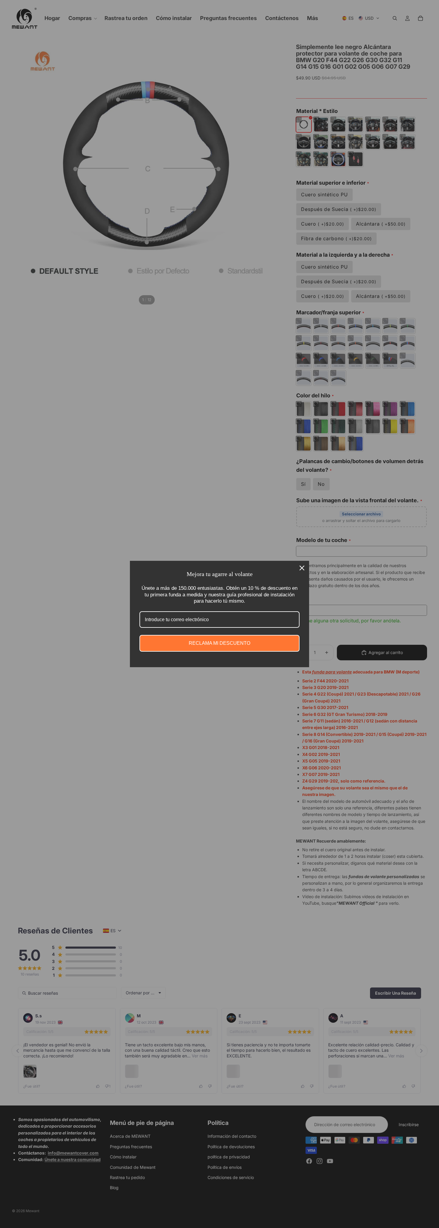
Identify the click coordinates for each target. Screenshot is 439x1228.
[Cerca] (302, 568)
